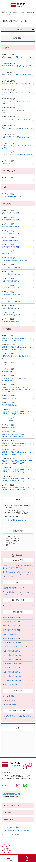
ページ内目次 (18, 29)
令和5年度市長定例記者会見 (11, 233)
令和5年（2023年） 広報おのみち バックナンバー (17, 85)
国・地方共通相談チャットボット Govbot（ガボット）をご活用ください (16, 593)
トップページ (9, 12)
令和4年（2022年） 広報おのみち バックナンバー (17, 93)
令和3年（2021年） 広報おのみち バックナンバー (17, 102)
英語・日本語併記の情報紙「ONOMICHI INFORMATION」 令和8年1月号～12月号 (17, 339)
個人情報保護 (25, 831)
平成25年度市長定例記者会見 (11, 301)
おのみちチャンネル (9, 704)
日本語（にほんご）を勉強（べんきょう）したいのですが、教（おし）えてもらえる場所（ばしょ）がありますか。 (17, 389)
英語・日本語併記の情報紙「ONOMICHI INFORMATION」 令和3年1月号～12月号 (17, 453)
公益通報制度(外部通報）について (13, 196)
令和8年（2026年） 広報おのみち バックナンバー (17, 58)
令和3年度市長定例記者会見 (11, 247)
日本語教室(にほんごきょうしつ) (12, 398)
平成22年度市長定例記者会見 (11, 321)
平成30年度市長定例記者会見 (11, 267)
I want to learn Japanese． (10, 365)
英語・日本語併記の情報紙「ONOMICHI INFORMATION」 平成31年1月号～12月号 (17, 471)
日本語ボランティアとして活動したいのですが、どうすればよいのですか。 (17, 379)
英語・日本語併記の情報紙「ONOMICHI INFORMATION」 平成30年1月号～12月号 (17, 480)
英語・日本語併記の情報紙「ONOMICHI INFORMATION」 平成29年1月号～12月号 (17, 489)
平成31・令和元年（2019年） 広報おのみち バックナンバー (17, 120)
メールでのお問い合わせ (12, 805)
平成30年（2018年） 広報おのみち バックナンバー (17, 129)
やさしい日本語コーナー (9, 421)
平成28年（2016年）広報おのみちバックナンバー (17, 156)
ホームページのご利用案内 (10, 827)
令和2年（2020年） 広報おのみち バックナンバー (17, 111)
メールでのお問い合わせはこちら (15, 520)
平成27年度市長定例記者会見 (11, 288)
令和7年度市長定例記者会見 (11, 220)
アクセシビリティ (7, 834)
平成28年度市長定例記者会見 (11, 281)
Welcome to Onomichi (9, 427)
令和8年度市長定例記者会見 (11, 213)
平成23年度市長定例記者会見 (11, 315)
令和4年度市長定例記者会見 (11, 240)
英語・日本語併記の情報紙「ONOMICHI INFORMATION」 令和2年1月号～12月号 (17, 462)
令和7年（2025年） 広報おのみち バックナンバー (17, 67)
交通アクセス (8, 819)
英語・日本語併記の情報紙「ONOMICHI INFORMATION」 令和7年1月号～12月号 (17, 348)
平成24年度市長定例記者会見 (11, 308)
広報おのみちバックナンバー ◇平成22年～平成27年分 (17, 147)
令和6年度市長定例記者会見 (11, 226)
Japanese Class (7, 371)
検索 (27, 860)
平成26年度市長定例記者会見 (11, 294)
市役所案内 (8, 812)
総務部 (23, 12)
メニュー (9, 860)
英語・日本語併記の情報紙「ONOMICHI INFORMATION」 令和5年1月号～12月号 (17, 435)
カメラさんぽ (6, 180)
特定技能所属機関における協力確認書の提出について (17, 357)
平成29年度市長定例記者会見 (11, 274)
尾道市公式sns (7, 785)
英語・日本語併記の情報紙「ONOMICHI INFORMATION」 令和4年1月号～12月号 (17, 444)
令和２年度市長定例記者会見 (11, 254)
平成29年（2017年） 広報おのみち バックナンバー (17, 138)
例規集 (17, 834)
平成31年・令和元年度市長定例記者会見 (14, 260)
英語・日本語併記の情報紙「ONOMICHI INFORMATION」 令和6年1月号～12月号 (17, 413)
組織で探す (17, 12)
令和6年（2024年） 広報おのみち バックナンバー (17, 76)
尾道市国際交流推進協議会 (10, 405)
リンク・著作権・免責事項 (10, 831)
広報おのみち (6, 163)
